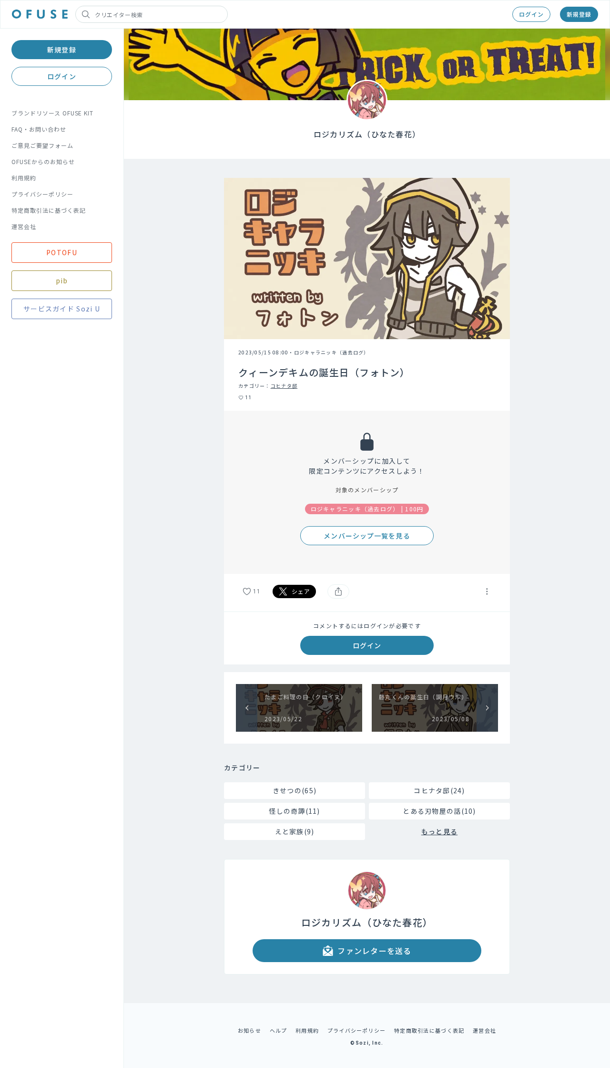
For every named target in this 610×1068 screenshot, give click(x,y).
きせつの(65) (294, 790)
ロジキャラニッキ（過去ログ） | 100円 (367, 509)
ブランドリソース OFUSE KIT (52, 113)
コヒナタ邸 (284, 385)
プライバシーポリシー (42, 194)
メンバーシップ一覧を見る (367, 535)
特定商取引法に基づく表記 (48, 210)
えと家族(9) (295, 831)
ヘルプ (278, 1030)
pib (62, 280)
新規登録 (579, 14)
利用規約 (23, 178)
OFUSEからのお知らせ (43, 161)
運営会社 (23, 226)
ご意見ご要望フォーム (42, 145)
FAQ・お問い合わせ (38, 129)
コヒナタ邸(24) (439, 790)
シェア (301, 591)
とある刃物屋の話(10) (439, 811)
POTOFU (61, 252)
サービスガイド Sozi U (61, 308)
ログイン (531, 14)
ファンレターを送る (374, 950)
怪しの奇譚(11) (294, 811)
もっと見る (439, 831)
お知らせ (249, 1030)
